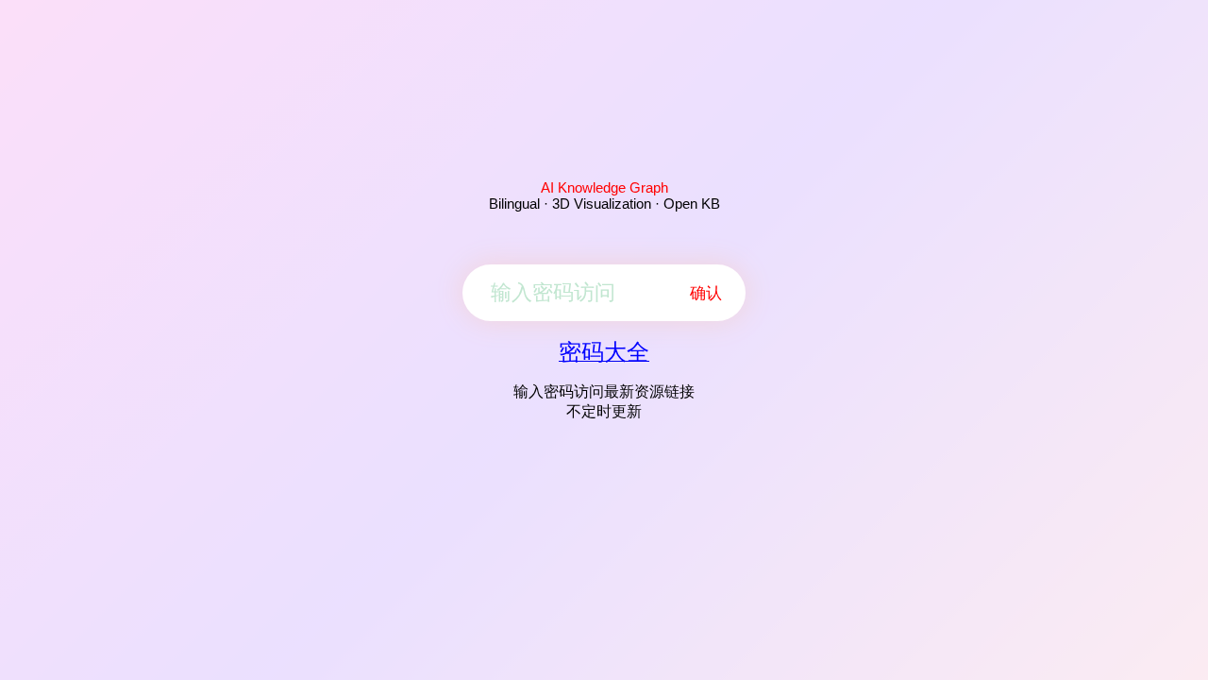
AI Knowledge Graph (604, 187)
